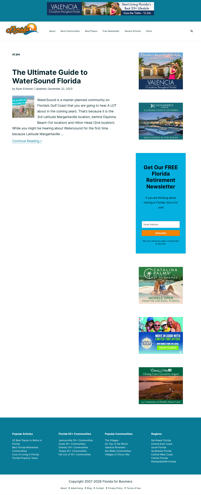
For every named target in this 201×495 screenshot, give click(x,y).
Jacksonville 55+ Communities (76, 440)
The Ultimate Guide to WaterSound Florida (50, 76)
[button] (191, 31)
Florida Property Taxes (25, 457)
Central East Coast (161, 443)
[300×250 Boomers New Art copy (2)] (161, 54)
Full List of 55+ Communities (75, 454)
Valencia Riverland (115, 447)
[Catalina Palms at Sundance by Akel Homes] (161, 268)
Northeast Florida (161, 440)
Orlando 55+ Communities (73, 447)
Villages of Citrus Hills (117, 454)
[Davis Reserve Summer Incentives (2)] (161, 104)
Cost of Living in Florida (25, 454)
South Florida (158, 447)
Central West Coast (162, 454)
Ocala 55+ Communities (72, 443)
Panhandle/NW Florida (163, 461)
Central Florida (159, 457)
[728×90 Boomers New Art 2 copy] (100, 4)
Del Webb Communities (118, 450)
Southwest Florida (161, 450)
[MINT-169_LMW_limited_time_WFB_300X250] (161, 318)
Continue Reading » (27, 141)
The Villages (111, 440)
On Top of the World (116, 443)
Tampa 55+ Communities (73, 450)
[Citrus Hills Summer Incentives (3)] (161, 369)
